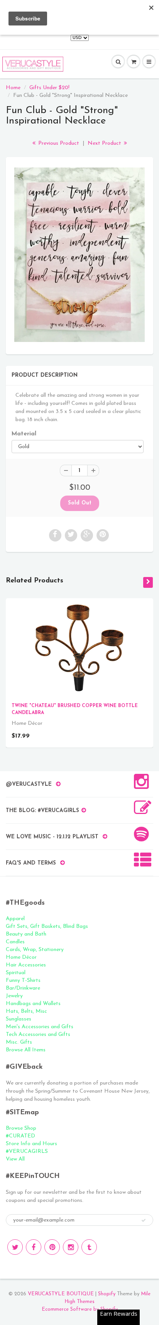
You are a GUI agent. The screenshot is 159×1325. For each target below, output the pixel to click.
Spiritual (15, 973)
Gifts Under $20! (49, 88)
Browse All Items (26, 1050)
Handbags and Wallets (33, 1004)
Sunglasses (18, 1019)
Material (24, 434)
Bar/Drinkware (23, 988)
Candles (15, 942)
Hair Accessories (26, 965)
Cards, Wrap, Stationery (35, 950)
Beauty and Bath (26, 934)
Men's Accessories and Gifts (39, 1027)
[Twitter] (15, 1247)
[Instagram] (70, 1247)
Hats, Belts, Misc (26, 1011)
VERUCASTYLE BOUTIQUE (61, 1293)
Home (13, 88)
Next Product (105, 143)
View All (15, 1159)
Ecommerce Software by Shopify (80, 1309)
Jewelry (14, 996)
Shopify (106, 1293)
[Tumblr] (89, 1247)
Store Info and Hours (31, 1144)
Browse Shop (21, 1128)
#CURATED (20, 1136)
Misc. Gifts (19, 1042)
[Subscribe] (143, 1220)
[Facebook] (33, 1247)
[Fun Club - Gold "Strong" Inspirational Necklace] (79, 255)
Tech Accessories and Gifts (38, 1034)
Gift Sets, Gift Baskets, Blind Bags (47, 926)
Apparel (15, 919)
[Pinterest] (52, 1247)
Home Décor (21, 957)
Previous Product (58, 143)
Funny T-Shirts (23, 980)
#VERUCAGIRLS (27, 1151)
